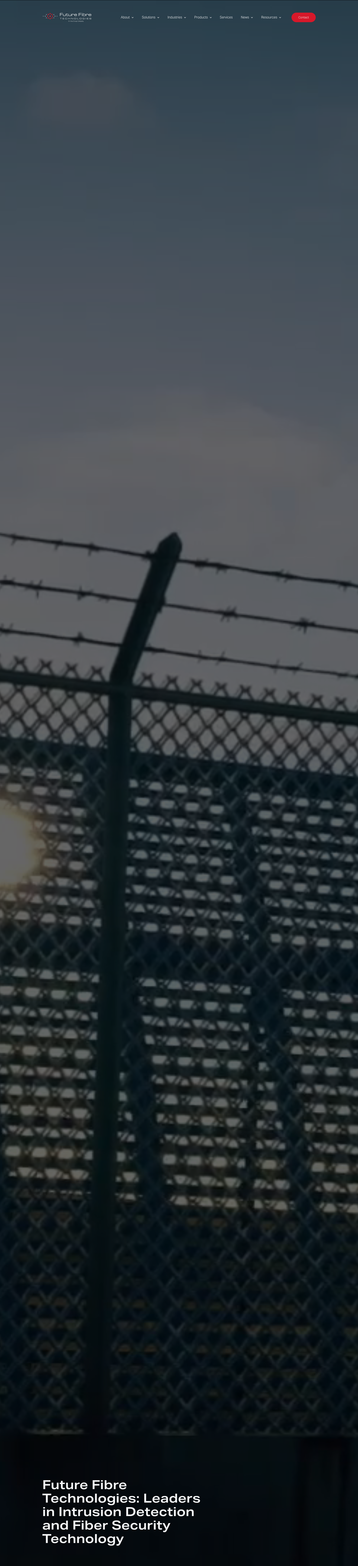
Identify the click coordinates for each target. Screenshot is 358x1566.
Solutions (148, 17)
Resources (269, 17)
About (125, 17)
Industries (175, 17)
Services (226, 17)
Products (201, 17)
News (245, 17)
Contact (303, 17)
